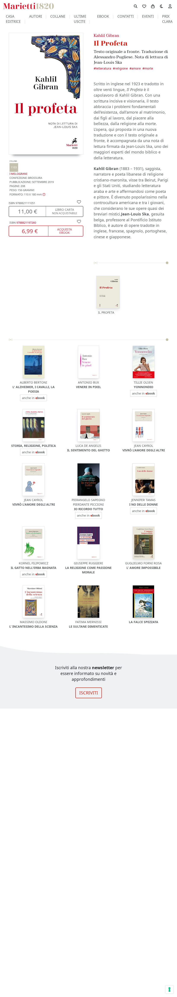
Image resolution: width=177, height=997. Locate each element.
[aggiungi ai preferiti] (79, 201)
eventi (148, 16)
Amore (136, 68)
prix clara (167, 19)
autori (35, 16)
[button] (27, 194)
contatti (125, 16)
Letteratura (103, 68)
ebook (103, 16)
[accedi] (170, 6)
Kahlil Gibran (106, 35)
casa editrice (13, 19)
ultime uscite (80, 19)
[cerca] (135, 6)
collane (57, 16)
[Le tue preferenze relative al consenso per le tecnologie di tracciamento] (169, 989)
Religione (121, 68)
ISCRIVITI (88, 693)
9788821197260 (26, 222)
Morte (148, 68)
